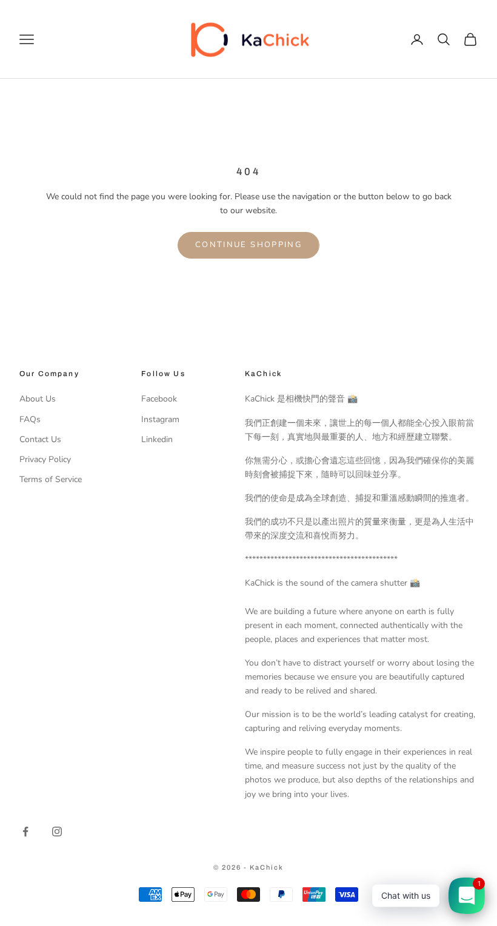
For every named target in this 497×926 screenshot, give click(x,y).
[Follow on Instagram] (57, 831)
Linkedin (157, 439)
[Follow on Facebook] (25, 831)
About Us (37, 399)
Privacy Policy (45, 459)
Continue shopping (248, 244)
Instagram (160, 419)
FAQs (30, 419)
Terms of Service (50, 479)
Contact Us (40, 439)
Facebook (159, 399)
